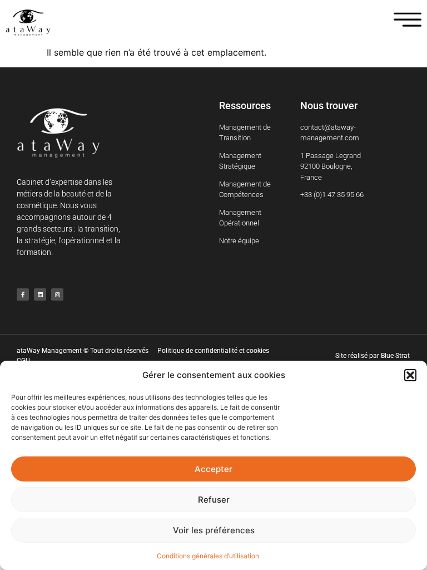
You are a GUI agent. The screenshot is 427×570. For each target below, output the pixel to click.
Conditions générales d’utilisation (208, 556)
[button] (410, 375)
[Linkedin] (40, 294)
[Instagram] (57, 294)
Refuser (214, 499)
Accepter (213, 469)
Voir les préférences (214, 530)
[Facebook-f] (23, 294)
